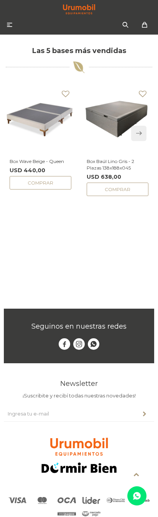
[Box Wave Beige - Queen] (40, 119)
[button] (125, 25)
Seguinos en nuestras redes (79, 326)
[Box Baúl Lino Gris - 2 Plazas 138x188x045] (117, 119)
